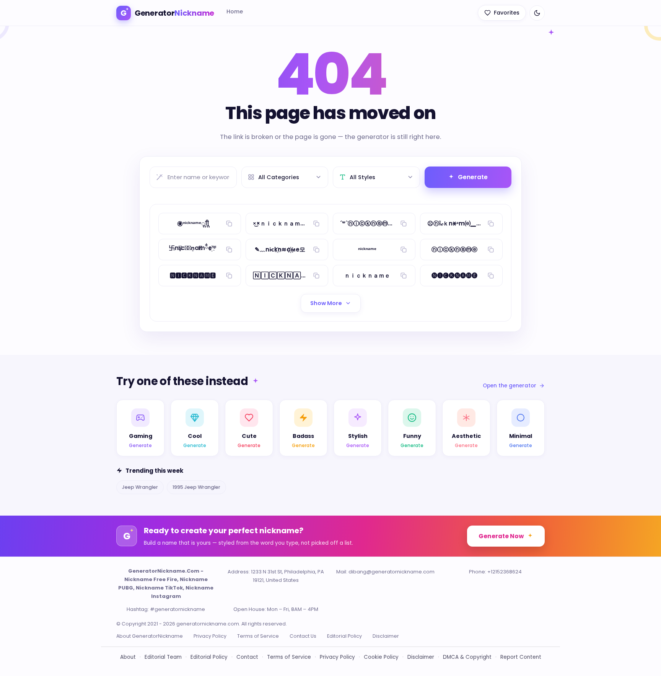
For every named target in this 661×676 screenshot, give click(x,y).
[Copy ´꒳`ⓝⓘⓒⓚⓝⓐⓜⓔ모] (403, 223)
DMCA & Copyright (467, 657)
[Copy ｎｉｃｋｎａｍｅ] (403, 275)
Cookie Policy (381, 657)
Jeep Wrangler (140, 487)
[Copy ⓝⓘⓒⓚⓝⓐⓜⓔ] (491, 249)
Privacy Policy (210, 636)
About (128, 657)
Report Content (520, 657)
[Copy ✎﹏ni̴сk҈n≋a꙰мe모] (316, 249)
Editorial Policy (344, 636)
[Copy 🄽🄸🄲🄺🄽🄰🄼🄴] (316, 275)
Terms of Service (258, 636)
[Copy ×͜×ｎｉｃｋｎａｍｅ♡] (316, 223)
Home (234, 11)
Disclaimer (386, 636)
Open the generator (509, 385)
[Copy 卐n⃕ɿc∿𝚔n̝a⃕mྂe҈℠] (229, 249)
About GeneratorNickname (149, 636)
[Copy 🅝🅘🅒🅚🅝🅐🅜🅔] (491, 275)
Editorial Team (163, 657)
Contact (247, 657)
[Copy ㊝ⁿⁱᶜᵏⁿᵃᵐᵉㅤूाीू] (229, 223)
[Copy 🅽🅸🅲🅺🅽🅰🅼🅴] (229, 275)
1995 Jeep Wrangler (196, 487)
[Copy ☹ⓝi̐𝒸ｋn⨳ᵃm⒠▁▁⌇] (491, 223)
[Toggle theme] (537, 13)
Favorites (506, 12)
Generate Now (501, 536)
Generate (473, 177)
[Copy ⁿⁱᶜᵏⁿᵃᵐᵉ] (403, 249)
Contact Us (303, 636)
